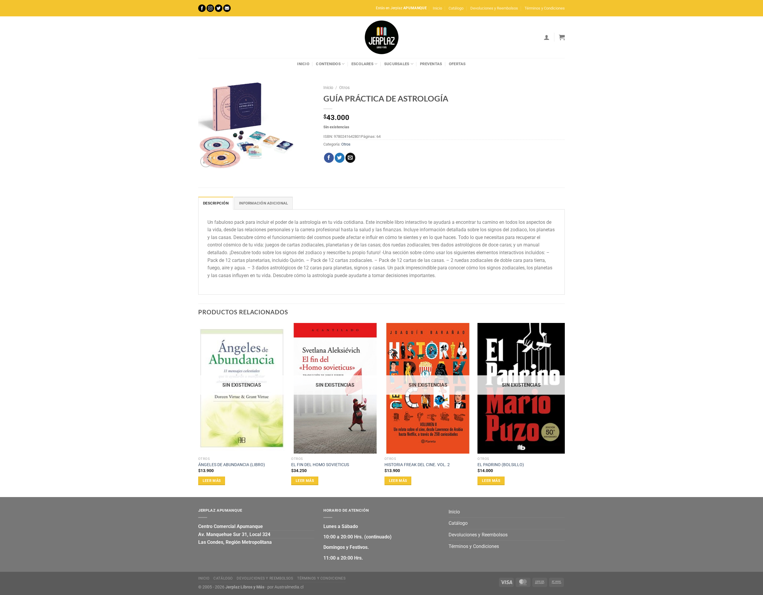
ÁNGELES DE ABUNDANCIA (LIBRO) (231, 464)
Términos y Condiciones (545, 8)
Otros (344, 87)
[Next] (564, 409)
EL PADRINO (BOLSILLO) (500, 464)
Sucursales (397, 64)
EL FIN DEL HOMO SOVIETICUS (320, 464)
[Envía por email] (350, 158)
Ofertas (457, 64)
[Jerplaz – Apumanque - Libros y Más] (381, 37)
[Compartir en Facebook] (329, 158)
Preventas (431, 64)
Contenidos (328, 64)
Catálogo (456, 8)
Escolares (362, 64)
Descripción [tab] (216, 203)
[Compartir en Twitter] (340, 158)
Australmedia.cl (289, 587)
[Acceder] (547, 37)
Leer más (212, 481)
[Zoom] (206, 161)
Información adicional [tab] (263, 203)
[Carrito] (562, 37)
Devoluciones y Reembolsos (494, 8)
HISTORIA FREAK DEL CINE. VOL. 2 (417, 464)
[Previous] (198, 409)
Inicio (437, 8)
